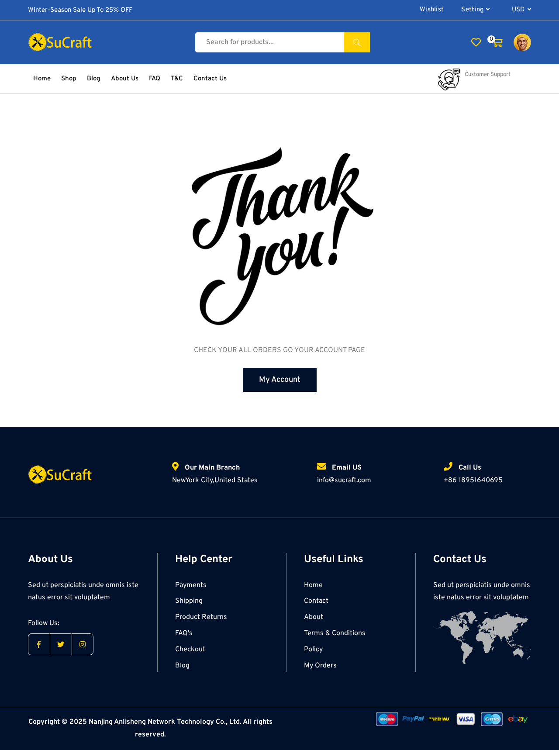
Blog (93, 79)
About (313, 617)
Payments (191, 585)
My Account (279, 380)
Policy (313, 649)
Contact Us (210, 79)
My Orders (320, 665)
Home (42, 79)
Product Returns (201, 617)
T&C (177, 79)
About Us (124, 79)
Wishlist (432, 10)
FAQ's (184, 633)
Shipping (189, 601)
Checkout (190, 649)
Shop (68, 79)
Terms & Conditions (335, 633)
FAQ (154, 79)
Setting (472, 10)
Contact (316, 601)
